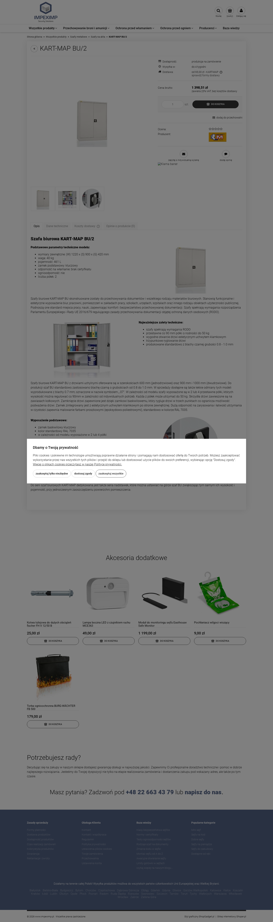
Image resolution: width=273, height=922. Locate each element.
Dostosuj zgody (83, 473)
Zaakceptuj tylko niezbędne (52, 473)
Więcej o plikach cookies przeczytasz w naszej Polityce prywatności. (77, 464)
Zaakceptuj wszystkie (111, 473)
